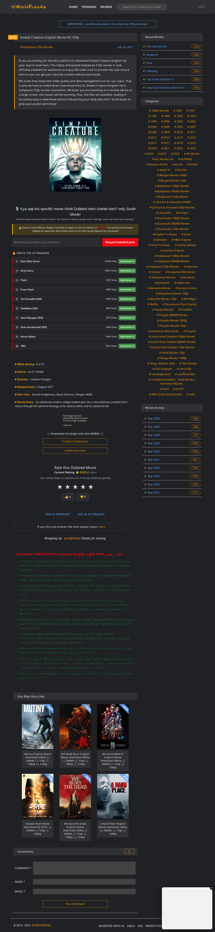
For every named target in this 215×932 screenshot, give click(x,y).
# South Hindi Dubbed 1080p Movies (172, 336)
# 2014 (178, 137)
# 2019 (191, 143)
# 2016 (152, 143)
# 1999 (152, 121)
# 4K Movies (192, 153)
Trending (89, 7)
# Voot (164, 389)
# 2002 (178, 121)
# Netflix (153, 304)
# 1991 (191, 110)
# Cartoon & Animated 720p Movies (172, 207)
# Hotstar (154, 272)
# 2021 (165, 148)
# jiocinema (187, 277)
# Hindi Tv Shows (159, 245)
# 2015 (191, 137)
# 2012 (152, 137)
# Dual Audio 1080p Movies (172, 218)
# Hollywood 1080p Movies (172, 256)
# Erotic (186, 234)
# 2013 (165, 137)
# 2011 (191, 132)
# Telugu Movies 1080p (172, 358)
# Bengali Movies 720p (172, 180)
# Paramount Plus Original (179, 304)
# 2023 (191, 148)
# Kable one (182, 283)
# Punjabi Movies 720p (172, 326)
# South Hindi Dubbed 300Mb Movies (172, 342)
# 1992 (152, 116)
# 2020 (152, 148)
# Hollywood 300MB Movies (172, 261)
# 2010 (178, 132)
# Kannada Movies (159, 288)
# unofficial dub (185, 374)
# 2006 (178, 127)
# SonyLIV (189, 331)
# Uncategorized (160, 374)
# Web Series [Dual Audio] (165, 394)
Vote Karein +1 (127, 261)
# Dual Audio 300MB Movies (172, 223)
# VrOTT (178, 389)
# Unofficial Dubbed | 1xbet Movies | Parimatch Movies (172, 381)
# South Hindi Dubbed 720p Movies (172, 347)
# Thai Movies (188, 363)
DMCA (131, 926)
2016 (12, 37)
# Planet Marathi (163, 309)
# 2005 (165, 127)
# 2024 (149, 153)
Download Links (75, 450)
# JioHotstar (162, 283)
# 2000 (165, 121)
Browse (106, 7)
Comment (23, 868)
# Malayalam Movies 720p (172, 293)
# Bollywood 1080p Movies (172, 186)
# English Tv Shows (164, 234)
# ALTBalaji (185, 159)
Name (20, 882)
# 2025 (162, 153)
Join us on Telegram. (91, 514)
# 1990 (177, 110)
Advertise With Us (111, 926)
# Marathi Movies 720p (162, 299)
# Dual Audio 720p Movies (172, 229)
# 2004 (152, 127)
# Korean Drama (186, 288)
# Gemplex (160, 240)
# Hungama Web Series (180, 272)
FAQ (140, 926)
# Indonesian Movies (162, 277)
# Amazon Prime (157, 164)
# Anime (177, 164)
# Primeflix (185, 309)
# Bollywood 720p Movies (172, 197)
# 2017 (165, 143)
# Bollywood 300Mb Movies (172, 191)
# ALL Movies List (163, 159)
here (102, 527)
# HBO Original (181, 240)
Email (20, 891)
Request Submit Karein (120, 242)
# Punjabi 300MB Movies (172, 315)
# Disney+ (182, 213)
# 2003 (191, 121)
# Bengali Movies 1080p (172, 175)
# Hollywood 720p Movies (36, 47)
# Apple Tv (164, 170)
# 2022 (178, 148)
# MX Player (189, 299)
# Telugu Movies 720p (161, 363)
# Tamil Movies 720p (172, 352)
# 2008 (152, 132)
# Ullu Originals (162, 369)
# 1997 (191, 116)
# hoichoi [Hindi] (185, 245)
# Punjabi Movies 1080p (172, 320)
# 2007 (191, 127)
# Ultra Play (184, 369)
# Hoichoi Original (172, 250)
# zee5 (190, 394)
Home (73, 7)
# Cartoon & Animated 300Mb (172, 202)
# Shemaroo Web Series (163, 331)
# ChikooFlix (163, 213)
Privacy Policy (155, 926)
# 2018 (178, 143)
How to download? (57, 514)
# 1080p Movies (159, 110)
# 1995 (178, 116)
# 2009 (165, 132)
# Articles (181, 170)
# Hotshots (190, 266)
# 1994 (165, 116)
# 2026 (175, 153)
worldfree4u (72, 538)
